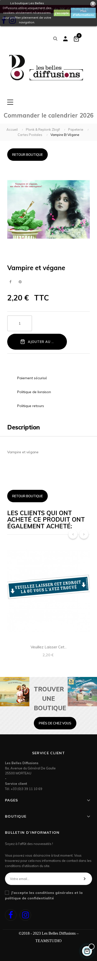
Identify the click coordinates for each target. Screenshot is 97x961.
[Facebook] (10, 915)
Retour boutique (27, 155)
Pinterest (20, 282)
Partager (10, 282)
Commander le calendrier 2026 (49, 115)
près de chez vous (55, 723)
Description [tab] (23, 427)
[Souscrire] (85, 879)
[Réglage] (65, 38)
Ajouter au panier (45, 342)
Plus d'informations (83, 13)
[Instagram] (25, 915)
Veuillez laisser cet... (49, 647)
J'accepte (62, 13)
